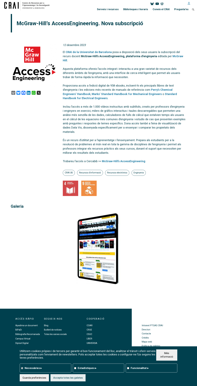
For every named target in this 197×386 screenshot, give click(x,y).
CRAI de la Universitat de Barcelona (89, 52)
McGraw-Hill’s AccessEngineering (123, 161)
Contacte (146, 333)
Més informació (166, 354)
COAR (89, 325)
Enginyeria (139, 172)
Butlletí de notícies (53, 330)
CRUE (89, 330)
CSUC (89, 334)
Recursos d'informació (90, 172)
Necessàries (33, 367)
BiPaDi (18, 330)
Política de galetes (151, 346)
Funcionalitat (140, 367)
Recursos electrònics (117, 172)
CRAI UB (69, 172)
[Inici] (28, 5)
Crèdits (145, 338)
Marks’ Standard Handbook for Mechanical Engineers (127, 94)
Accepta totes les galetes (68, 377)
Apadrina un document (26, 325)
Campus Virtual (22, 338)
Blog (46, 325)
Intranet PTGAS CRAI (152, 325)
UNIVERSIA (92, 343)
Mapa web (147, 341)
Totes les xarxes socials (55, 334)
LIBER (89, 338)
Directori (146, 329)
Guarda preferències (34, 377)
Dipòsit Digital (21, 343)
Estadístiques (87, 367)
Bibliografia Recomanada (27, 334)
